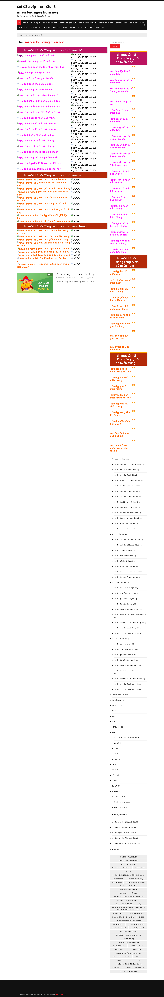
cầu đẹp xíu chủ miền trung (54, 236)
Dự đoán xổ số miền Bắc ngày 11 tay (128, 904)
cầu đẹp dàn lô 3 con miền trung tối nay (128, 609)
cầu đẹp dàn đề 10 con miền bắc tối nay (128, 518)
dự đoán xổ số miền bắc (128, 893)
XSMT (26, 27)
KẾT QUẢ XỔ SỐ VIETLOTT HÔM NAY (126, 738)
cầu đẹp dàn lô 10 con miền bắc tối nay (128, 572)
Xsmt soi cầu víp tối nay (67, 23)
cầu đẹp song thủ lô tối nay (54, 251)
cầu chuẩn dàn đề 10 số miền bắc (42, 112)
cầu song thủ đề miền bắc (38, 89)
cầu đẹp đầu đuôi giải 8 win (54, 254)
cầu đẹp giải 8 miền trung (53, 239)
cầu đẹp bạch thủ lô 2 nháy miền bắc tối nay (129, 464)
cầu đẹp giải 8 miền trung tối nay (125, 599)
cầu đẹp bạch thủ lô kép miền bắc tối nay (128, 545)
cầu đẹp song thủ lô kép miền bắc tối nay (128, 539)
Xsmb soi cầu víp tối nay (30, 23)
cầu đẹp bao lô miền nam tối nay (125, 644)
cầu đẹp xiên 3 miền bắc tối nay (125, 556)
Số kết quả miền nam (121, 807)
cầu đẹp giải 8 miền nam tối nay (125, 655)
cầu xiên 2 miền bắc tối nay (39, 134)
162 (51, 274)
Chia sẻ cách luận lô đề (105, 23)
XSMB (142, 23)
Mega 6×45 (117, 743)
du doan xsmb (140, 868)
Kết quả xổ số (133, 23)
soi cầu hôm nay (128, 939)
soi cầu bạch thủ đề (138, 928)
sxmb (138, 960)
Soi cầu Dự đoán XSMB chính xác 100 (128, 935)
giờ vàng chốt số (118, 913)
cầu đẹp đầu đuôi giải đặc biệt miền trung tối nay (130, 616)
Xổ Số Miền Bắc (140, 967)
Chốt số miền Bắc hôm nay (128, 860)
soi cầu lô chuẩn (118, 946)
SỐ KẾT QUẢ (99, 27)
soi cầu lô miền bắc (137, 946)
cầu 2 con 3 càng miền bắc (38, 78)
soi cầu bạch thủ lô (119, 928)
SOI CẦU (64, 27)
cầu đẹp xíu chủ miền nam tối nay (126, 649)
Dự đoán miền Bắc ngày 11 (136, 879)
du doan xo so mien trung (121, 868)
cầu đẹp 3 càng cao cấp (37, 72)
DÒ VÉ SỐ (73, 27)
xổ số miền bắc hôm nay (128, 971)
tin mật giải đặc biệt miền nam (119, 299)
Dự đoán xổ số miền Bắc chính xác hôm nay (128, 897)
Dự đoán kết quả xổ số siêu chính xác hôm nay (128, 875)
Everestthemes (60, 994)
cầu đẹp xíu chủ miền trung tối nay (126, 593)
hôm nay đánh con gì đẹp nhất (123, 917)
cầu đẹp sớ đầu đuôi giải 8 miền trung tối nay (130, 623)
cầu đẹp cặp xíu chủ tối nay (54, 248)
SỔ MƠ (80, 27)
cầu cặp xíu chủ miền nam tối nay (120, 307)
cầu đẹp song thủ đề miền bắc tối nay (127, 497)
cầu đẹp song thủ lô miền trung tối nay (128, 628)
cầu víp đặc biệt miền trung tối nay (120, 396)
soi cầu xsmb (137, 949)
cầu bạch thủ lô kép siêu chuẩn (41, 151)
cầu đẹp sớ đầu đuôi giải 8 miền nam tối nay (129, 679)
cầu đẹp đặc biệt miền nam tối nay (126, 660)
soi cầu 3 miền (117, 924)
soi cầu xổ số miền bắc (121, 957)
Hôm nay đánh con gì (137, 913)
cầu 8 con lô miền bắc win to (40, 129)
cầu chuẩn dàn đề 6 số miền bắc (42, 100)
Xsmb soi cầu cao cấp (49, 23)
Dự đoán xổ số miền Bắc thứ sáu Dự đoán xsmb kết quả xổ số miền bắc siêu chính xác (128, 909)
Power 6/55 (118, 759)
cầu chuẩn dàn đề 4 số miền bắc (42, 95)
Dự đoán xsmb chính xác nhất (135, 882)
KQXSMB (142, 917)
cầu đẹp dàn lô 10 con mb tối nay (42, 163)
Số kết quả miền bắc (121, 797)
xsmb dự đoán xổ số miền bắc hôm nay (128, 964)
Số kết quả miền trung (122, 802)
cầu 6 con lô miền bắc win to (40, 123)
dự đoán (128, 871)
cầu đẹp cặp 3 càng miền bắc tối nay (127, 486)
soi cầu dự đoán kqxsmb (128, 931)
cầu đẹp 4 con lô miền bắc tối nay (126, 523)
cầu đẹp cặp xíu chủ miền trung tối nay (128, 633)
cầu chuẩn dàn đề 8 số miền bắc (42, 106)
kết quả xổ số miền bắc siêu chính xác (128, 921)
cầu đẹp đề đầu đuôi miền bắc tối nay (127, 577)
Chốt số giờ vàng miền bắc (128, 857)
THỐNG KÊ (56, 27)
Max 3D (116, 748)
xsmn (129, 967)
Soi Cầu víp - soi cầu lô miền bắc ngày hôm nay (81, 278)
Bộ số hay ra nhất (121, 23)
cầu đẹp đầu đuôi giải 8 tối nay (120, 325)
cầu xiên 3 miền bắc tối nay (39, 140)
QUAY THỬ (88, 27)
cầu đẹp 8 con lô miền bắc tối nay (126, 566)
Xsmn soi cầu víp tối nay (86, 23)
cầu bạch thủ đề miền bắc (38, 83)
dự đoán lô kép (117, 879)
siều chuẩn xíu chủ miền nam (120, 281)
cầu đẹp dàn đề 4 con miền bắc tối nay (127, 502)
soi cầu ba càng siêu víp (136, 924)
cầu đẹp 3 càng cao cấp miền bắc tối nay (75, 274)
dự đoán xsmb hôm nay (128, 886)
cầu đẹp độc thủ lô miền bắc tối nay (126, 470)
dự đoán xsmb (117, 882)
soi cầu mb (119, 949)
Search (114, 46)
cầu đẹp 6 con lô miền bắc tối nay (126, 529)
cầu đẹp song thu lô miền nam (120, 316)
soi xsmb (120, 960)
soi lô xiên (140, 957)
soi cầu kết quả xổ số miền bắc (128, 942)
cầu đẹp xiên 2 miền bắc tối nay (125, 561)
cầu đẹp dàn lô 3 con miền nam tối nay (127, 665)
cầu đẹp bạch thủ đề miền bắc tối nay (127, 491)
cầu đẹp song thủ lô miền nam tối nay (127, 684)
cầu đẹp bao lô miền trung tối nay (120, 370)
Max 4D (116, 754)
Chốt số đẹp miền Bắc (128, 864)
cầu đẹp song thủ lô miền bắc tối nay (127, 475)
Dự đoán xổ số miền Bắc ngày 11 (128, 900)
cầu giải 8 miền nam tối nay (54, 188)
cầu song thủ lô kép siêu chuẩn (41, 157)
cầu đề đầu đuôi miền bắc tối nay (42, 168)
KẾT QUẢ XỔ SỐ (35, 27)
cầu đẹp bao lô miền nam (53, 179)
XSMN (20, 27)
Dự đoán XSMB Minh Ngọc (128, 889)
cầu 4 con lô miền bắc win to (40, 117)
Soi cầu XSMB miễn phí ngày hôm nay (128, 953)
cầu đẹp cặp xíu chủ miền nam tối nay (127, 689)
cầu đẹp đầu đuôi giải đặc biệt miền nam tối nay (129, 672)
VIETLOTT (46, 27)
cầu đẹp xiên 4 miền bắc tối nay (125, 550)
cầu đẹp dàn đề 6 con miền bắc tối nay (127, 507)
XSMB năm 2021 (117, 967)
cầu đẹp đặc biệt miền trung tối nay (126, 604)
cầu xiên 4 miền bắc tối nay (39, 146)
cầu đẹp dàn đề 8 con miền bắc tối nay (127, 513)
